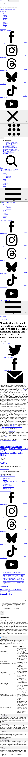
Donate (8, 300)
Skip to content (3, 0)
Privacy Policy (6, 484)
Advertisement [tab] (3, 738)
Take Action (3, 29)
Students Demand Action (12, 143)
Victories (5, 18)
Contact (5, 480)
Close (2, 138)
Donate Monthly (10, 169)
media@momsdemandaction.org (8, 440)
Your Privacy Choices (8, 487)
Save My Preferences (16, 754)
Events (4, 20)
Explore (14, 136)
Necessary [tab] (2, 636)
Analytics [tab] (2, 730)
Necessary (4, 637)
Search (1, 168)
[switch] (0, 715)
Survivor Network (10, 145)
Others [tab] (1, 747)
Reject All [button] (16, 608)
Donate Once (18, 169)
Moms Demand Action (11, 142)
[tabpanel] (14, 677)
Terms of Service (7, 488)
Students (5, 25)
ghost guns (12, 425)
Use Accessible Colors (13, 0)
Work (4, 19)
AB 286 (24, 389)
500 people (12, 431)
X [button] (25, 600)
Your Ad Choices (7, 485)
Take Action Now (4, 469)
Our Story (5, 15)
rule (14, 424)
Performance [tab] (3, 723)
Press (4, 26)
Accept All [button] (7, 608)
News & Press (3, 319)
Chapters (5, 16)
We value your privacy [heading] (7, 600)
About (4, 13)
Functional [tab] (2, 714)
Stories (4, 22)
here (6, 436)
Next (1, 443)
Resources (5, 23)
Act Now (3, 463)
